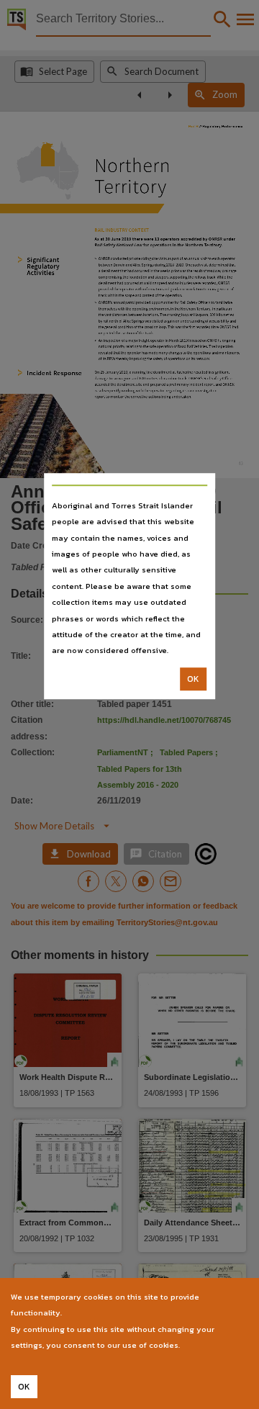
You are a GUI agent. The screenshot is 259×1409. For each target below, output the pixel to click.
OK (193, 678)
